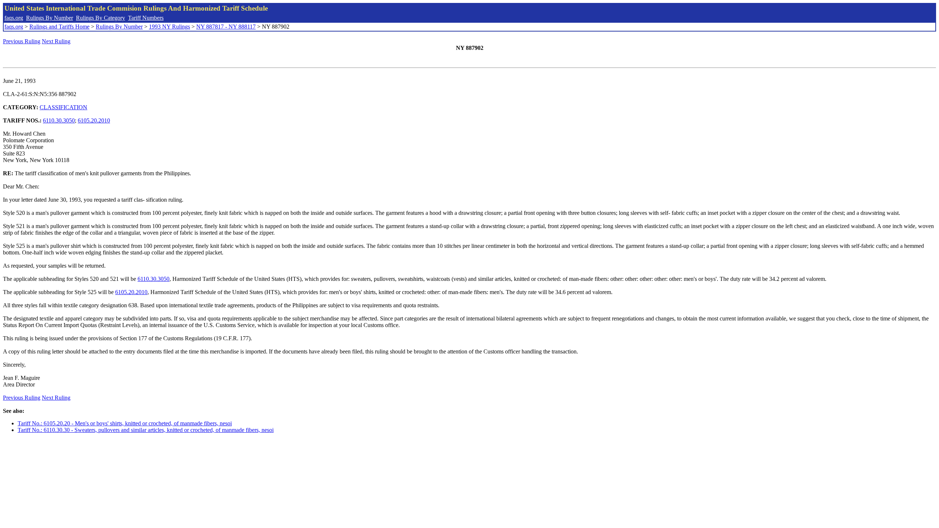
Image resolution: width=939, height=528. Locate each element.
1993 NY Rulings (169, 26)
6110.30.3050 (59, 120)
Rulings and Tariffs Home (59, 26)
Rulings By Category (100, 18)
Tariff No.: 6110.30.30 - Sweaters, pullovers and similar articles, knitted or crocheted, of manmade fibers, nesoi (146, 430)
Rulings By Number (49, 18)
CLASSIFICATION (63, 107)
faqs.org (13, 18)
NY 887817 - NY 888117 (226, 26)
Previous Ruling (21, 41)
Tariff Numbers (146, 18)
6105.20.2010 (94, 120)
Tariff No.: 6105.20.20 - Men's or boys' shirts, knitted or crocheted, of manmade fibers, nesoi (125, 423)
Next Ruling (56, 41)
